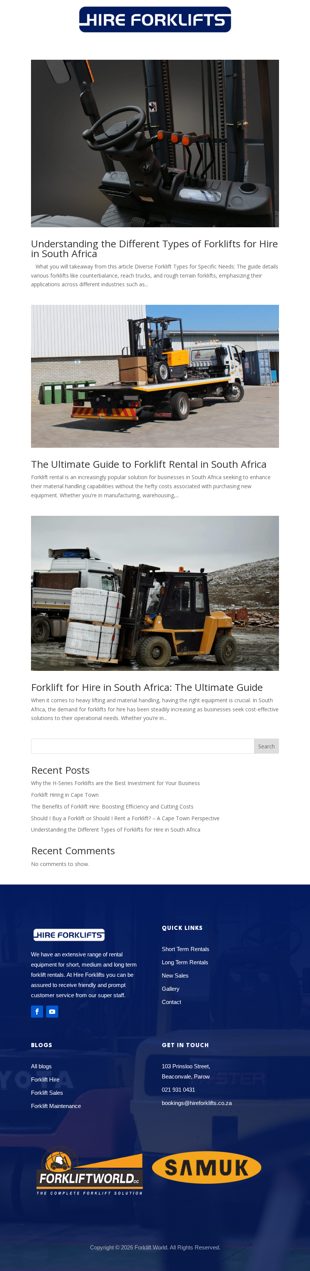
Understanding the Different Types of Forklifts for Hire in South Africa (154, 248)
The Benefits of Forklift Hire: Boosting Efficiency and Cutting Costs (112, 806)
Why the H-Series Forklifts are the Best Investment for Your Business (115, 783)
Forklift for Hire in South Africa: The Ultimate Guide (147, 687)
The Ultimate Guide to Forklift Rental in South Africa (149, 464)
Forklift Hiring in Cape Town (65, 794)
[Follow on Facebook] (37, 1012)
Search (266, 746)
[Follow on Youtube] (52, 1012)
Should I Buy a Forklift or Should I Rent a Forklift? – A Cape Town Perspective (125, 818)
